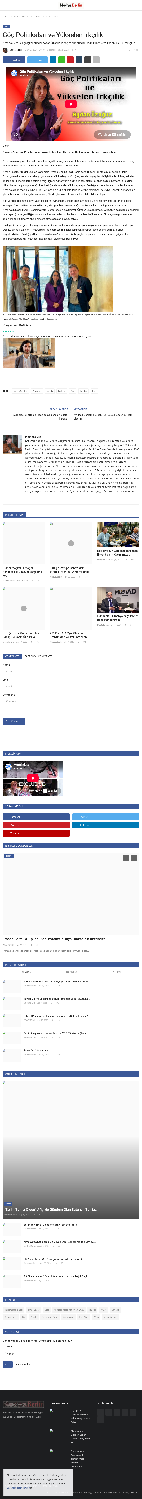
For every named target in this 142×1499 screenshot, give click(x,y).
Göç (73, 391)
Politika (83, 391)
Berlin (23, 16)
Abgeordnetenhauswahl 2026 (69, 1309)
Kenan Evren (10, 1317)
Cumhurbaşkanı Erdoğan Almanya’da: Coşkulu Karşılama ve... (22, 571)
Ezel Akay (84, 1317)
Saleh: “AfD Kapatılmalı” (37, 1050)
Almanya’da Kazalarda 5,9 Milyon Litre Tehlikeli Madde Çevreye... (60, 1242)
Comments (12, 656)
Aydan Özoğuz (20, 391)
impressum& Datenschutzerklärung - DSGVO (78, 1492)
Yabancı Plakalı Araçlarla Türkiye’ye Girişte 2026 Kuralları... (57, 981)
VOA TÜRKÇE (30, 1020)
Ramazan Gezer (31, 1263)
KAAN (103, 1309)
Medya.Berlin (9, 580)
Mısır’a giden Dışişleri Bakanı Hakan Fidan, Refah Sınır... (80, 1437)
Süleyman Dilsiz (50, 1317)
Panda (33, 1317)
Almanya (37, 391)
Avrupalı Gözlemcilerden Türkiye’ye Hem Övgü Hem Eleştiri (103, 416)
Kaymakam (68, 1317)
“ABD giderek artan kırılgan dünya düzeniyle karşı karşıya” (40, 416)
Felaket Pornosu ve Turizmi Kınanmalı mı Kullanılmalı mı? (56, 1016)
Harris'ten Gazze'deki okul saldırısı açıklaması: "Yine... (81, 1416)
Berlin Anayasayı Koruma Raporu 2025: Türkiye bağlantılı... (56, 1033)
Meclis (50, 391)
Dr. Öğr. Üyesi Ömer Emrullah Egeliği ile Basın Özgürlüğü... (21, 635)
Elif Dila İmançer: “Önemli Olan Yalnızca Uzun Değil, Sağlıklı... (58, 1276)
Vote (7, 1364)
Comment (9, 694)
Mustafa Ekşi (16, 49)
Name (6, 664)
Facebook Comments (38, 656)
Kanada (115, 1309)
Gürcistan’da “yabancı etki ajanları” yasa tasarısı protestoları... (78, 1459)
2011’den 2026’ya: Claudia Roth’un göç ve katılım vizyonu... (70, 635)
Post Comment (14, 721)
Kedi (46, 1309)
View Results (23, 1364)
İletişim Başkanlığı (13, 1309)
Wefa (96, 1317)
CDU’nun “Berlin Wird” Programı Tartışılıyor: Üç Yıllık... (54, 1259)
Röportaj (14, 16)
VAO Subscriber (112, 1492)
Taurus (92, 1309)
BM (24, 1317)
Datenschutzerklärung (18, 1487)
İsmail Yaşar (33, 1309)
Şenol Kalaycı (110, 1317)
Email (6, 679)
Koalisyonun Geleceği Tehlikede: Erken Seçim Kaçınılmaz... (117, 552)
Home (5, 16)
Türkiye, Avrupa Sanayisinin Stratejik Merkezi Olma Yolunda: (70, 570)
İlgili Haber (8, 331)
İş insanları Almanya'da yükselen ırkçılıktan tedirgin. (118, 618)
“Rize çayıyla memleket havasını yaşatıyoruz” (38, 939)
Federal (61, 391)
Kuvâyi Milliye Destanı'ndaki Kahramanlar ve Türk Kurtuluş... (57, 998)
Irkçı (94, 391)
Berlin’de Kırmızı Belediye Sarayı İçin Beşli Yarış (50, 1224)
